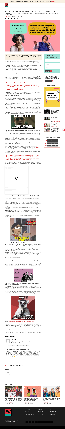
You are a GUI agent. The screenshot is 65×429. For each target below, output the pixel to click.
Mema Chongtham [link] (9, 402)
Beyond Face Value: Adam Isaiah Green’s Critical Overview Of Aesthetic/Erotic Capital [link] (31, 399)
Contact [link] (27, 412)
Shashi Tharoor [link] (26, 345)
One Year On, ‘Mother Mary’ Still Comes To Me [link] (55, 124)
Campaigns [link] (31, 5)
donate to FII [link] (14, 57)
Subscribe (47, 71)
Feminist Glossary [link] (38, 5)
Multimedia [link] (44, 5)
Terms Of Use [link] (52, 412)
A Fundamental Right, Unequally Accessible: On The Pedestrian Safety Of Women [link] (55, 130)
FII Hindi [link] (49, 5)
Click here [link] (53, 1)
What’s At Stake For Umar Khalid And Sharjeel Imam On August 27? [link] (55, 112)
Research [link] (26, 5)
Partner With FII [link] (40, 412)
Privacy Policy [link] (52, 414)
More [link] (53, 5)
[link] (64, 130)
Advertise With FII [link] (41, 411)
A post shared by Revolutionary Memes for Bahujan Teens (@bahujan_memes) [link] (17, 192)
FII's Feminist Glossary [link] (50, 85)
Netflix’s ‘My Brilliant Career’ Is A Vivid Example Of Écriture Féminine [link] (55, 119)
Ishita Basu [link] (46, 402)
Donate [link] (57, 5)
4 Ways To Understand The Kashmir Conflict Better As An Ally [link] (21, 321)
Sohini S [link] (53, 114)
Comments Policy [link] (53, 411)
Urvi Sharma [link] (54, 126)
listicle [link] (22, 345)
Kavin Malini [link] (8, 16)
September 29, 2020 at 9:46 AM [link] (9, 374)
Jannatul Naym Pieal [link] (56, 121)
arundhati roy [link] (12, 345)
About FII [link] (27, 411)
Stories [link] (21, 5)
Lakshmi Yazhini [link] (28, 402)
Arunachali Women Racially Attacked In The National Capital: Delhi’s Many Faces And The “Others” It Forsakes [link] (13, 399)
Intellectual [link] (18, 345)
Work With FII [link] (40, 414)
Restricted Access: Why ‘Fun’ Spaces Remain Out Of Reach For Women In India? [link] (51, 399)
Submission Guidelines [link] (29, 414)
